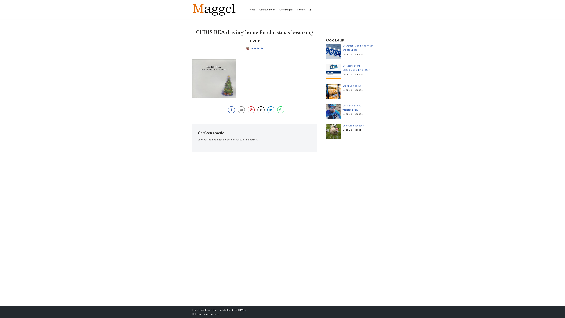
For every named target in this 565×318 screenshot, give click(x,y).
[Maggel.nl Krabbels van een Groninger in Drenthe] (218, 10)
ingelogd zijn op (217, 139)
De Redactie (256, 48)
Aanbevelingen (267, 9)
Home (252, 9)
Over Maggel (286, 9)
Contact (301, 9)
